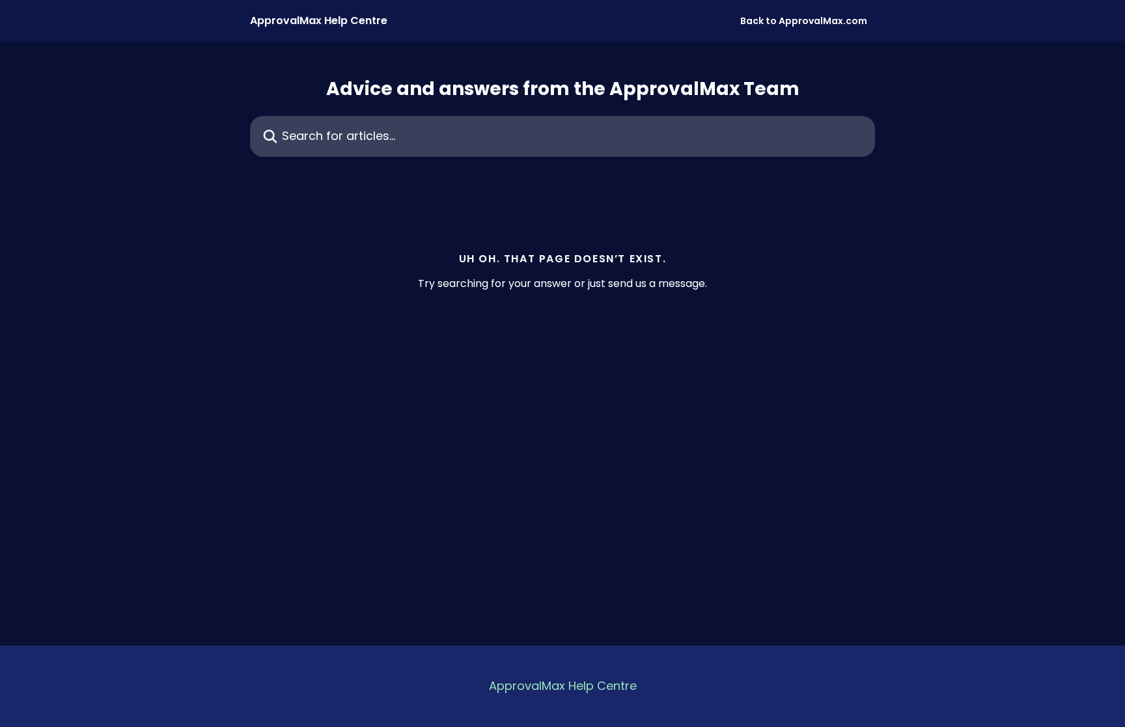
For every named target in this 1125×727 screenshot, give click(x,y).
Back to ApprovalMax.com (803, 20)
